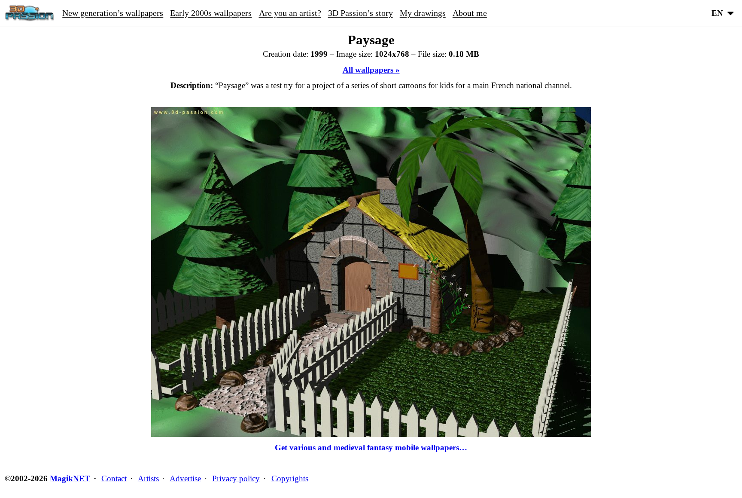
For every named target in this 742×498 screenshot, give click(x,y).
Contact (114, 478)
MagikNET (70, 478)
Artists (148, 478)
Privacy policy (236, 478)
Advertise (185, 478)
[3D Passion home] (29, 12)
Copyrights (289, 478)
